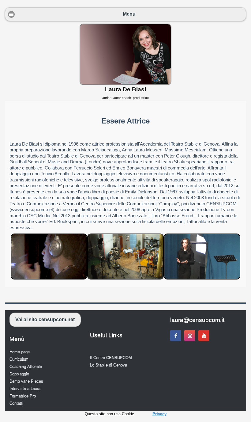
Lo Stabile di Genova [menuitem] (108, 365)
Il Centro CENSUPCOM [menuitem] (111, 357)
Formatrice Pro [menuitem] (22, 395)
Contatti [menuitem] (16, 403)
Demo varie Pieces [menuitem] (26, 381)
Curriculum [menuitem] (18, 359)
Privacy (159, 414)
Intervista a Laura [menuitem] (24, 388)
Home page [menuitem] (19, 351)
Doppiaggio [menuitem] (19, 373)
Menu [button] (129, 14)
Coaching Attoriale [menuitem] (25, 366)
